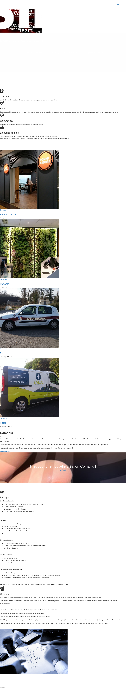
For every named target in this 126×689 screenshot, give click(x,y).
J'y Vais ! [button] (63, 470)
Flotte (3, 422)
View (5, 210)
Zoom (2, 210)
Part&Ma (4, 283)
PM (2, 353)
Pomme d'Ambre (8, 214)
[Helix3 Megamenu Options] (118, 4)
